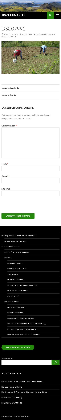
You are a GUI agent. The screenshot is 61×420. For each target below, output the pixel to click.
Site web (5, 188)
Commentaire (9, 125)
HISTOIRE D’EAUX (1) (11, 403)
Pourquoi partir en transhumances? (18, 236)
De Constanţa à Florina (11, 387)
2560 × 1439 (27, 34)
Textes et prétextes (10, 247)
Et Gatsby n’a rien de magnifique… (23, 329)
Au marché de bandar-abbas (20, 318)
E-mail (5, 176)
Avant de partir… (15, 263)
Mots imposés (13, 296)
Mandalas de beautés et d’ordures (23, 335)
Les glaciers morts (16, 307)
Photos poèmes (11, 302)
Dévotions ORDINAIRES (17, 291)
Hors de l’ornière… (16, 280)
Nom (4, 163)
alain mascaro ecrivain (18, 347)
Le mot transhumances (15, 241)
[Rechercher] (56, 362)
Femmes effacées (15, 313)
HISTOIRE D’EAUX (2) (11, 397)
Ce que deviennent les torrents (22, 285)
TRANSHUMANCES (13, 15)
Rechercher (7, 358)
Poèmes (8, 258)
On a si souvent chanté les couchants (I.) (26, 324)
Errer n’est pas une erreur (16, 252)
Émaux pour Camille (17, 269)
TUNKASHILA (12, 274)
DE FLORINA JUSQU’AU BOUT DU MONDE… (22, 381)
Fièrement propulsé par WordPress (15, 416)
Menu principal (57, 15)
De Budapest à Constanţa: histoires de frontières (24, 392)
